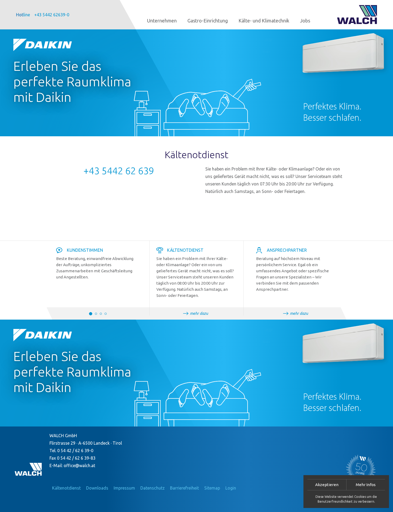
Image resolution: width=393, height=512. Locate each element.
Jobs (305, 20)
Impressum (124, 488)
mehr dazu (199, 313)
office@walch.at (79, 465)
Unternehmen (162, 20)
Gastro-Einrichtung (207, 20)
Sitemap (212, 488)
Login (230, 488)
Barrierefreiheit (184, 488)
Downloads (97, 488)
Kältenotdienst (66, 488)
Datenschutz (152, 488)
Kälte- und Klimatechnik (263, 20)
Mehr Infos (366, 484)
